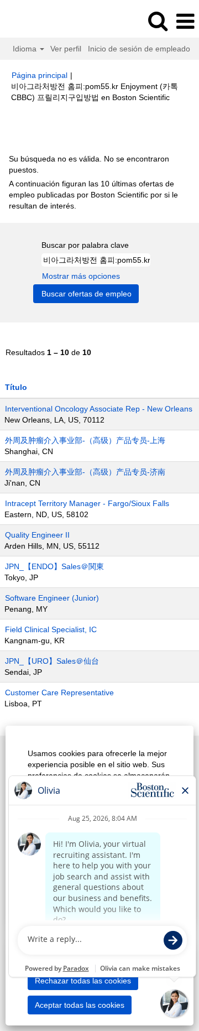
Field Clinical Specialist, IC (51, 629)
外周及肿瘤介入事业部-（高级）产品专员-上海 (85, 440)
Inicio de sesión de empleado (139, 48)
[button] (185, 21)
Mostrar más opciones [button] (81, 276)
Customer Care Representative (59, 692)
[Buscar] (157, 21)
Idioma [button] (26, 48)
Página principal (39, 75)
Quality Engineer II (37, 534)
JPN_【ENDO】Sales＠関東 (54, 566)
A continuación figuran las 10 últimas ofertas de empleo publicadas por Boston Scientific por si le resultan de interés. (93, 194)
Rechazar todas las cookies (83, 980)
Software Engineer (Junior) (52, 597)
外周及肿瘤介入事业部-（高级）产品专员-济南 (85, 471)
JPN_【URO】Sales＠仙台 (52, 661)
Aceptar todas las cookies (79, 1005)
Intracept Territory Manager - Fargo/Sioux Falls (87, 503)
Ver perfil (65, 48)
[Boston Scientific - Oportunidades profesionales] (39, 21)
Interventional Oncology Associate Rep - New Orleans (98, 408)
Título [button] (16, 387)
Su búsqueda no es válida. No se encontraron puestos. (89, 164)
